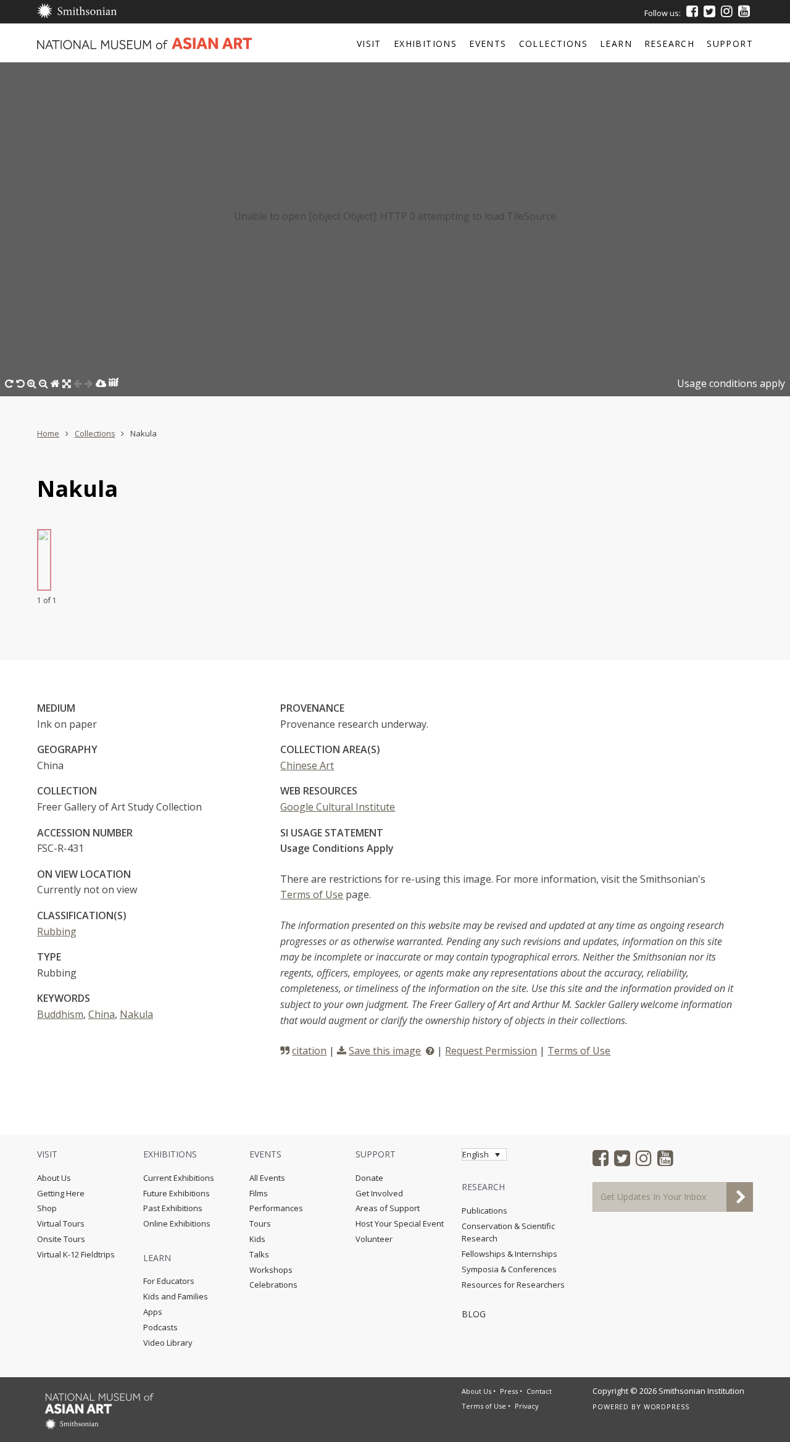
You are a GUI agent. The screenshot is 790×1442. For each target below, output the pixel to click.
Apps (152, 1311)
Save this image (385, 1050)
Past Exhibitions (172, 1208)
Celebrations (273, 1284)
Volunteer (374, 1238)
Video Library (168, 1342)
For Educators (168, 1280)
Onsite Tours (61, 1238)
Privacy (527, 1406)
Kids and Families (175, 1296)
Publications (484, 1210)
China (101, 1014)
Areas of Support (388, 1208)
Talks (259, 1254)
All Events (267, 1177)
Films (258, 1193)
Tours (260, 1223)
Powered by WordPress (640, 1406)
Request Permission (491, 1050)
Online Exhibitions (176, 1223)
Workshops (271, 1269)
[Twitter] (709, 11)
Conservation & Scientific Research (508, 1232)
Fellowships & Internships (509, 1253)
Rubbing (57, 931)
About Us (54, 1177)
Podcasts (160, 1327)
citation (309, 1050)
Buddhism (60, 1014)
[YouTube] (744, 11)
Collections (95, 433)
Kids (257, 1238)
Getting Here (61, 1193)
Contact (539, 1391)
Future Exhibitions (176, 1193)
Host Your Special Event (400, 1223)
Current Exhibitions (178, 1177)
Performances (276, 1208)
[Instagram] (727, 11)
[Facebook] (692, 11)
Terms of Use (311, 894)
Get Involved (379, 1193)
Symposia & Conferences (509, 1269)
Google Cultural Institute (337, 807)
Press (509, 1391)
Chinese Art (307, 765)
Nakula (136, 1014)
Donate (369, 1177)
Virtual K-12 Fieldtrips (76, 1254)
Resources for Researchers (513, 1284)
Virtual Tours (61, 1223)
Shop (47, 1208)
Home (48, 433)
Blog (474, 1314)
